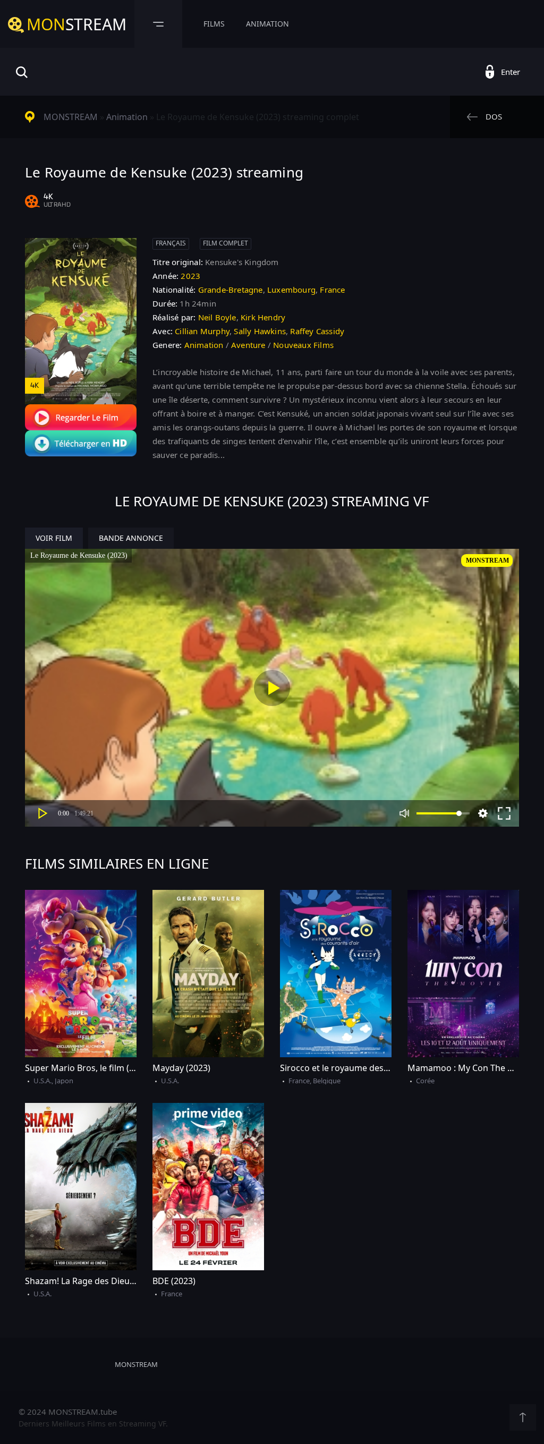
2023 (190, 275)
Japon (64, 1080)
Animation (267, 24)
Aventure (248, 344)
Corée (425, 1080)
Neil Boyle (217, 317)
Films (214, 24)
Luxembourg (291, 289)
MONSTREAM (71, 117)
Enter (510, 71)
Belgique (327, 1080)
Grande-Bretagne (230, 289)
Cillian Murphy (202, 331)
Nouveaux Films (303, 344)
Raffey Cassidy (317, 331)
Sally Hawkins (260, 331)
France (332, 289)
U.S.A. (42, 1080)
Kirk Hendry (263, 317)
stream (76, 24)
